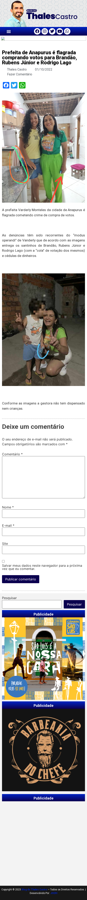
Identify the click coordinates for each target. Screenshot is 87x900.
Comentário (12, 454)
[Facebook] (37, 31)
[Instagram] (44, 31)
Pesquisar (9, 597)
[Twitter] (52, 31)
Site (5, 543)
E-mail (8, 525)
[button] (8, 31)
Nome (8, 507)
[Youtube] (59, 31)
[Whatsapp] (67, 31)
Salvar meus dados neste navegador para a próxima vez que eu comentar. (42, 567)
